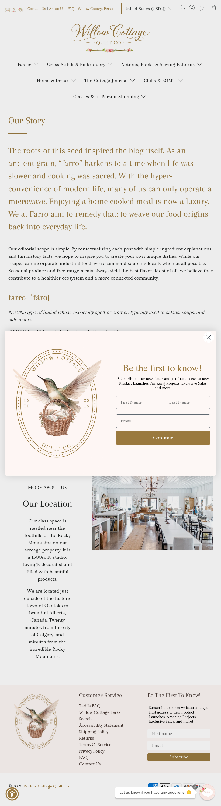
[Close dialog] (208, 337)
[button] (207, 792)
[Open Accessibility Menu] (12, 794)
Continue (163, 437)
